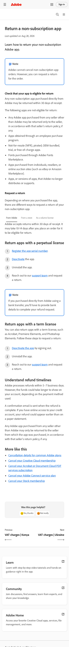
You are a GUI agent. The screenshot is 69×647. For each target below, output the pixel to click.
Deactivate (18, 259)
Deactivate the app (23, 348)
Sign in (62, 4)
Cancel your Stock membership (26, 481)
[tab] (11, 218)
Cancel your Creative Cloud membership (32, 460)
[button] (51, 4)
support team (40, 275)
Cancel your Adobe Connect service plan (32, 475)
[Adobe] (16, 4)
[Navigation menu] (5, 4)
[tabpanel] (34, 323)
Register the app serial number (30, 251)
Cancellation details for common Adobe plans (34, 455)
